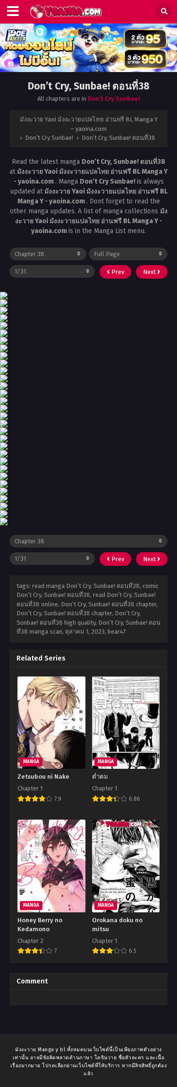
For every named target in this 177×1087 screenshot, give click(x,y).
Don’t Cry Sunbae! (114, 98)
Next (150, 271)
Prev (117, 271)
